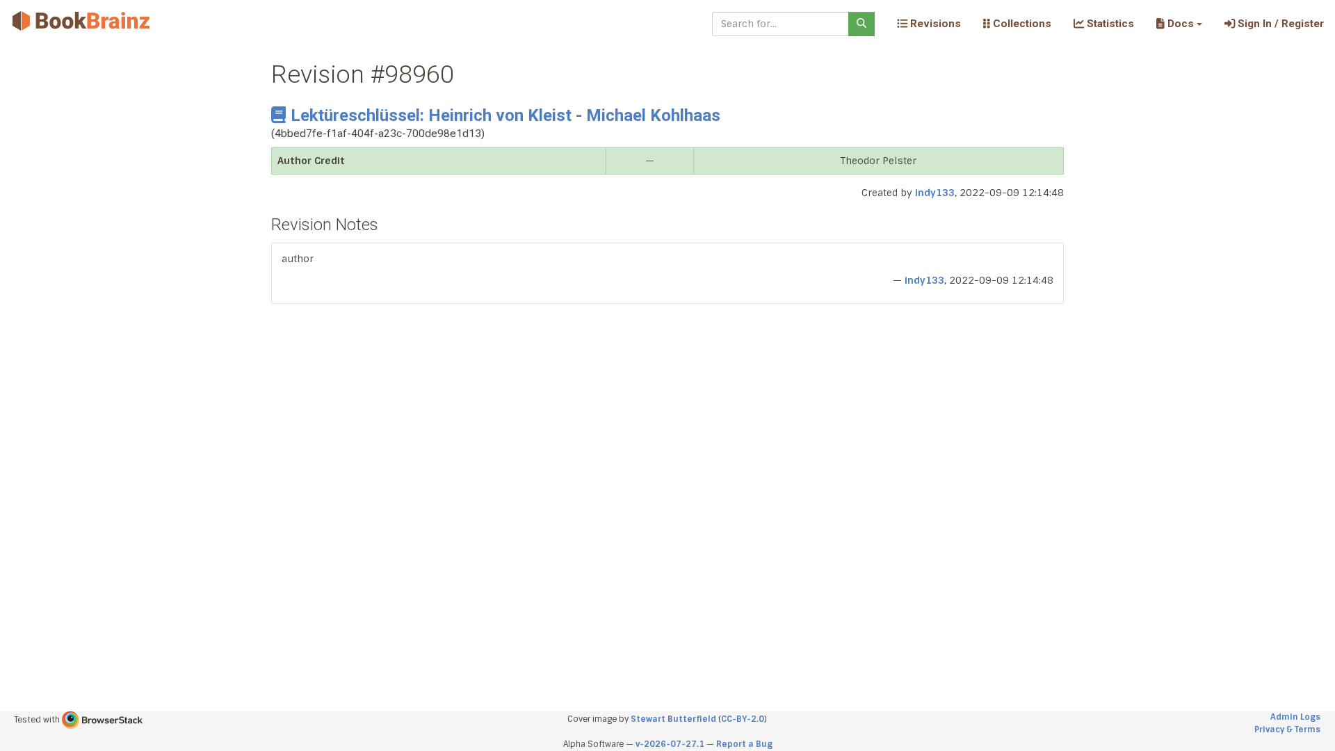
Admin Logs (1295, 716)
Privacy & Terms (1287, 729)
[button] (1179, 24)
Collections (1020, 23)
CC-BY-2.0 (742, 719)
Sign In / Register (1279, 23)
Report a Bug (744, 744)
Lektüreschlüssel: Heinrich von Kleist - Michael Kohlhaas (505, 115)
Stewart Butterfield (673, 719)
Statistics (1109, 23)
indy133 (935, 192)
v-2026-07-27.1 (670, 744)
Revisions (934, 23)
